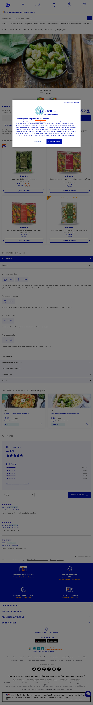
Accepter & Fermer (54, 141)
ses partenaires (40, 122)
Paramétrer (37, 141)
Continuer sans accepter (71, 102)
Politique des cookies (68, 135)
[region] (46, 123)
